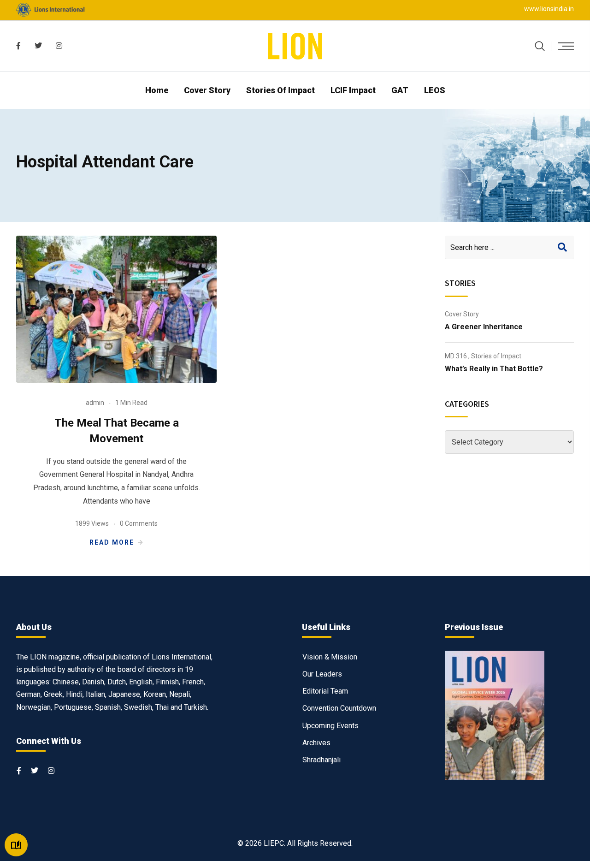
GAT (399, 90)
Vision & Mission (329, 657)
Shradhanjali (321, 759)
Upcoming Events (330, 725)
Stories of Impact (280, 90)
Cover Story (207, 90)
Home (156, 90)
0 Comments (139, 523)
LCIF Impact (353, 90)
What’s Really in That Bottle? (494, 368)
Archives (316, 742)
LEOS (434, 90)
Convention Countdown (339, 708)
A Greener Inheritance (484, 326)
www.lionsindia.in (549, 8)
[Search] (540, 46)
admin (95, 402)
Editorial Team (325, 691)
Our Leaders (322, 674)
